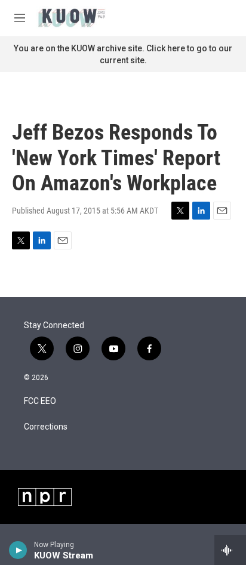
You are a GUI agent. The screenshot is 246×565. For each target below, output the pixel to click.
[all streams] (230, 550)
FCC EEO (40, 401)
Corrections (45, 426)
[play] (18, 550)
